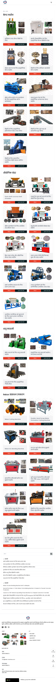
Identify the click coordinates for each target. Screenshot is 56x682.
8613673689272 (5, 653)
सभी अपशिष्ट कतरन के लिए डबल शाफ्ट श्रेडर (14, 561)
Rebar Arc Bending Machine (14, 449)
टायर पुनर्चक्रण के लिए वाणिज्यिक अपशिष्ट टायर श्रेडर (16, 564)
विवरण (9, 44)
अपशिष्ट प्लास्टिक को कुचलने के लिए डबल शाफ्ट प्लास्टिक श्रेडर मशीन (14, 316)
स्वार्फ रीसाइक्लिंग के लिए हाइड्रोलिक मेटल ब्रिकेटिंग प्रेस (40, 40)
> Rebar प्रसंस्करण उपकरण (34, 640)
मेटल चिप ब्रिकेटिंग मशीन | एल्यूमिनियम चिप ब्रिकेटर (16, 575)
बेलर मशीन (8, 14)
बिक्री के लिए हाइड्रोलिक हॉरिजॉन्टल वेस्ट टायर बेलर (13, 130)
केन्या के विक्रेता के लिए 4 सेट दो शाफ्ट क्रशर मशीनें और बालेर (18, 604)
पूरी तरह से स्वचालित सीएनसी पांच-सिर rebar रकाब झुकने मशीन (40, 479)
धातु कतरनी (8, 328)
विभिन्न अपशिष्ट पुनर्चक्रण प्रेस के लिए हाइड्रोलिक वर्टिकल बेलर (19, 567)
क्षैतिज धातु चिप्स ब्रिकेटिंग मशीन (11, 572)
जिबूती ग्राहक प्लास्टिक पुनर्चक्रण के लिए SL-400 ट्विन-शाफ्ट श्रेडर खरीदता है (22, 598)
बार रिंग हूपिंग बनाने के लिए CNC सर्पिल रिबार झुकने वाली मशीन (14, 540)
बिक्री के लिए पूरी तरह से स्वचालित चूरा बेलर (38, 130)
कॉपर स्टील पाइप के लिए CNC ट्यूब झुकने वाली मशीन (14, 509)
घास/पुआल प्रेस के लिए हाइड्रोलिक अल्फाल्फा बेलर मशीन (39, 99)
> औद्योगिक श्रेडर (32, 636)
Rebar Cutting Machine (13, 419)
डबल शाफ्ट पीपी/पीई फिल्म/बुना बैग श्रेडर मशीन (40, 256)
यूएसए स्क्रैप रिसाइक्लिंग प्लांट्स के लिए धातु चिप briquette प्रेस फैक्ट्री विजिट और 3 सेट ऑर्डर (26, 595)
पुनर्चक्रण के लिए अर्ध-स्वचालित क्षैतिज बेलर (14, 570)
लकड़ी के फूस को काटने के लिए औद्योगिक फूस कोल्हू (41, 197)
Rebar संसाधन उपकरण (13, 394)
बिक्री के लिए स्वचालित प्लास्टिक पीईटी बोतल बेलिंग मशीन (14, 160)
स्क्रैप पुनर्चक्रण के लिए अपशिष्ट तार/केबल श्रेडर (14, 227)
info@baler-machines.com (8, 659)
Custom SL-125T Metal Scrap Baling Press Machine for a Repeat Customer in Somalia (26, 592)
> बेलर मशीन (31, 633)
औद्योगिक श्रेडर (9, 172)
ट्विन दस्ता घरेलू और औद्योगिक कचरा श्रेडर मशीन (14, 256)
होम (4, 11)
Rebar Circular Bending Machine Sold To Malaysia (16, 585)
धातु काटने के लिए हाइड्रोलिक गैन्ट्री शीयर (13, 578)
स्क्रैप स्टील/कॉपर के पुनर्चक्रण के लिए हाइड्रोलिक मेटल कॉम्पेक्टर (14, 99)
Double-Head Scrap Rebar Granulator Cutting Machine (40, 419)
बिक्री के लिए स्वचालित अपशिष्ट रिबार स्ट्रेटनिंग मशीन (41, 509)
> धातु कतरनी (31, 638)
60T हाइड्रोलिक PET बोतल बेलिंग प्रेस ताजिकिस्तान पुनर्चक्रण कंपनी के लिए (22, 601)
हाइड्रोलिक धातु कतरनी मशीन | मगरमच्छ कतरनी (40, 353)
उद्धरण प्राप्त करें (21, 44)
